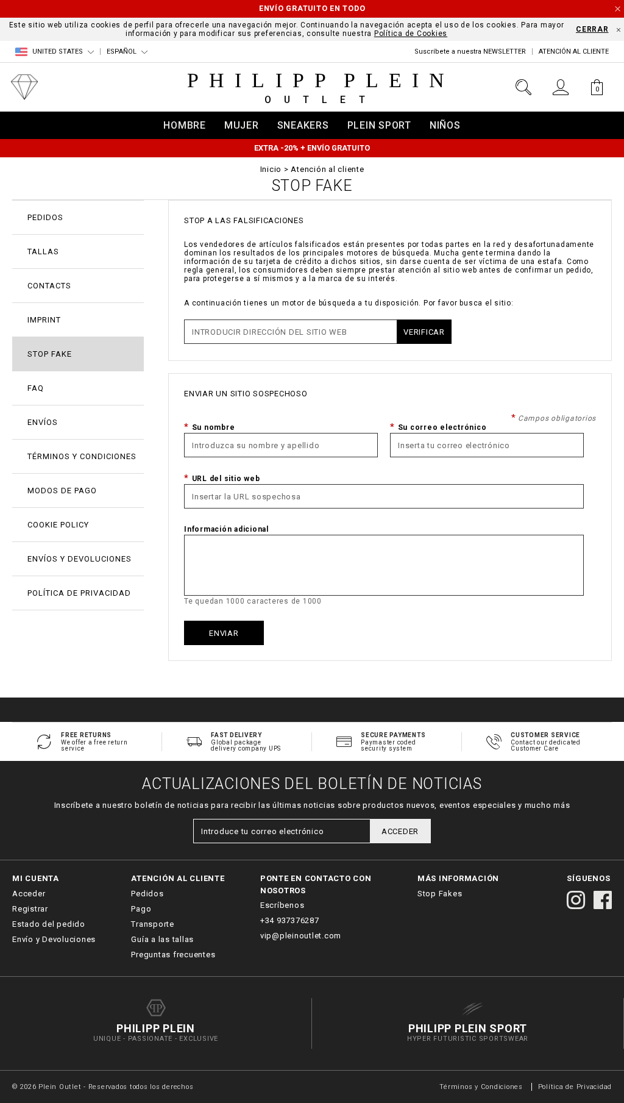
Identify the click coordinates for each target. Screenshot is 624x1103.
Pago (141, 908)
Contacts (49, 285)
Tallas (43, 251)
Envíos (42, 422)
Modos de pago (62, 490)
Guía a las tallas (162, 939)
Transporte (152, 924)
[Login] (560, 87)
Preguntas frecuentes (173, 954)
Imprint (44, 319)
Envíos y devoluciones (79, 558)
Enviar (224, 633)
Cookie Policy (58, 524)
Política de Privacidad (79, 593)
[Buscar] (523, 87)
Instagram (576, 900)
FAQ (35, 388)
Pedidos (45, 217)
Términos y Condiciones (481, 1087)
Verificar (424, 332)
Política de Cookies (410, 33)
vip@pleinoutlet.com (300, 935)
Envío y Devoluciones (54, 939)
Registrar (30, 908)
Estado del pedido (48, 924)
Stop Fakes (440, 893)
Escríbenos (282, 905)
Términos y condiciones (81, 456)
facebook (603, 900)
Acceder (28, 893)
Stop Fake (49, 354)
